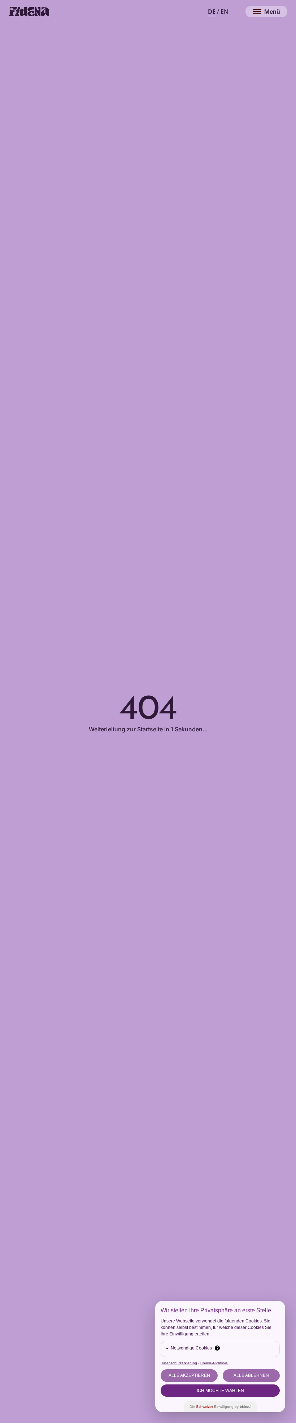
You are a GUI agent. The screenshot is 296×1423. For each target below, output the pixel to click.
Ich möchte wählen (220, 1390)
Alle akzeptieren (189, 1375)
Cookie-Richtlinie (214, 1363)
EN (224, 11)
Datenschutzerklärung (179, 1363)
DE (212, 11)
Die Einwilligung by (220, 1407)
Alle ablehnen (251, 1375)
